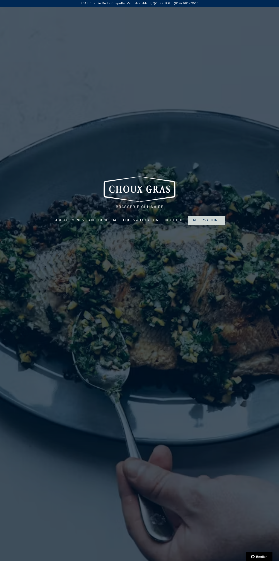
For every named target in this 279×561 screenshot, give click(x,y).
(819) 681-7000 (186, 3)
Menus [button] (78, 220)
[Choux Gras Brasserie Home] (139, 192)
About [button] (61, 220)
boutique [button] (174, 220)
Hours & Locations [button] (142, 220)
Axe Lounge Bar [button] (103, 220)
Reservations (206, 220)
